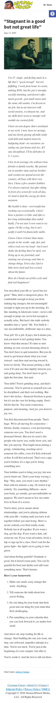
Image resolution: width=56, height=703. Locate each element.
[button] (52, 13)
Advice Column (22, 671)
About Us (32, 685)
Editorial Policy (14, 689)
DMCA (46, 689)
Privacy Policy (33, 689)
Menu (49, 4)
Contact (43, 685)
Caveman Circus (16, 685)
